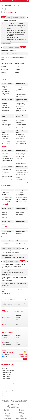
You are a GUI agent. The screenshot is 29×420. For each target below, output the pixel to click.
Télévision (5, 356)
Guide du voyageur (7, 396)
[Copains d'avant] (8, 416)
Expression (22, 17)
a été (23, 25)
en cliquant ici (24, 56)
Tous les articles (6, 401)
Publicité (22, 400)
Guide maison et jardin (8, 382)
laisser (12, 53)
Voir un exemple (23, 354)
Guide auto (5, 368)
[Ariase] (8, 418)
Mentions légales (18, 402)
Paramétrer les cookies (5, 402)
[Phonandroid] (21, 418)
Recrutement (14, 401)
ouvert (9, 27)
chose (18, 25)
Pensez (15, 30)
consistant (13, 23)
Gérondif (3, 76)
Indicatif (3, 66)
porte (8, 32)
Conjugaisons (15, 17)
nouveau (9, 25)
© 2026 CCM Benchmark (14, 404)
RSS (10, 401)
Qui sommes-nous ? (5, 400)
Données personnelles (22, 401)
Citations (17, 47)
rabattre (16, 37)
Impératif (17, 69)
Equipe (11, 400)
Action (9, 23)
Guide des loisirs (6, 380)
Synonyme (8, 17)
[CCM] (21, 410)
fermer (19, 23)
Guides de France (6, 372)
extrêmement (20, 34)
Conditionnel (4, 69)
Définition (3, 248)
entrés (12, 34)
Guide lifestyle (6, 378)
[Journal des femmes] (8, 410)
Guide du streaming (7, 390)
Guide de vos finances (8, 370)
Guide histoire (6, 376)
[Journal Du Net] (8, 413)
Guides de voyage (7, 394)
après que (20, 32)
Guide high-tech (6, 374)
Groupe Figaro (25, 402)
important (10, 35)
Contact (25, 400)
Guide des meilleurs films (9, 384)
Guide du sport (6, 388)
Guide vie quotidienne (8, 392)
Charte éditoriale (16, 400)
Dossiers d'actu (6, 354)
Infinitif (17, 72)
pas (9, 53)
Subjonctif (17, 66)
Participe (3, 72)
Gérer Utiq (13, 402)
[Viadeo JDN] (21, 416)
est (16, 34)
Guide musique (6, 386)
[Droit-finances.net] (21, 413)
